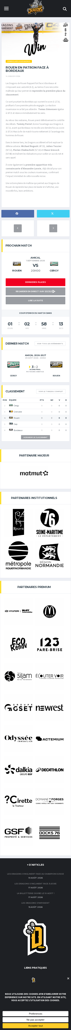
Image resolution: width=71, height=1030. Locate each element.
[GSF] (18, 832)
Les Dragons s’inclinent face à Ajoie (35, 883)
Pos (5, 400)
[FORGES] (50, 801)
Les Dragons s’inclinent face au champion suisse (35, 874)
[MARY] (18, 611)
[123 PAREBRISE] (50, 644)
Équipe (12, 400)
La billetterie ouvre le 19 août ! (35, 893)
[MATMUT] (34, 473)
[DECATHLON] (50, 769)
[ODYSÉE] (18, 738)
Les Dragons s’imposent (35, 903)
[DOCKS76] (50, 833)
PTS (42, 400)
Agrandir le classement (35, 437)
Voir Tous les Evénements (50, 344)
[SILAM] (18, 676)
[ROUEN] (18, 523)
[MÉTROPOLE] (18, 555)
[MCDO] (50, 612)
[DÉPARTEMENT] (50, 523)
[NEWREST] (50, 707)
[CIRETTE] (18, 801)
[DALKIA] (18, 769)
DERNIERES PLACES (35, 282)
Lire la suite (35, 300)
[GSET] (18, 707)
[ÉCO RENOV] (18, 644)
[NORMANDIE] (50, 555)
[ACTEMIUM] (50, 738)
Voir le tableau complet (51, 391)
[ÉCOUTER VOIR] (50, 676)
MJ (51, 400)
